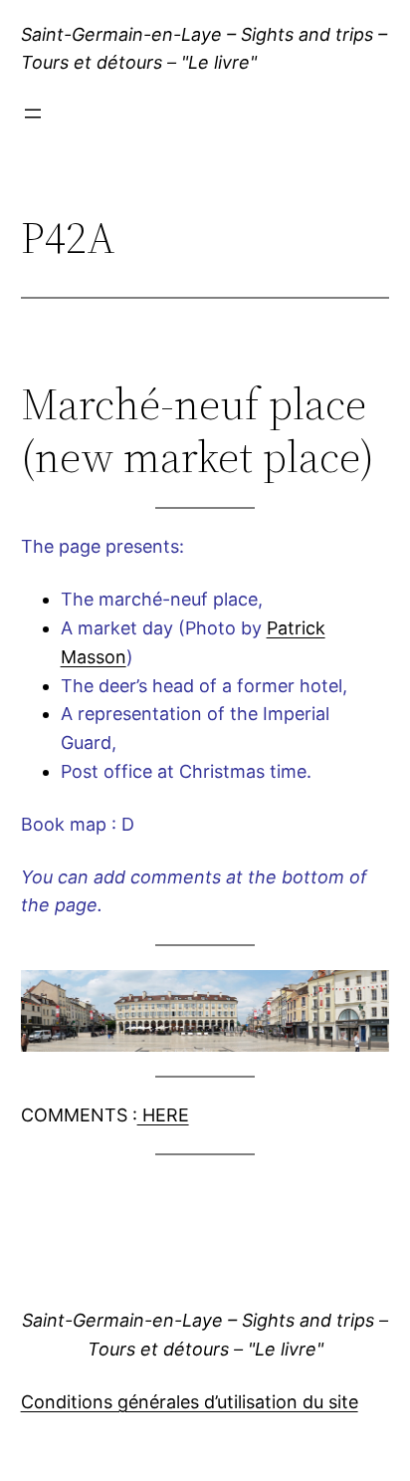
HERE (163, 1115)
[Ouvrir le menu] (33, 113)
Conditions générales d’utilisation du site (189, 1401)
